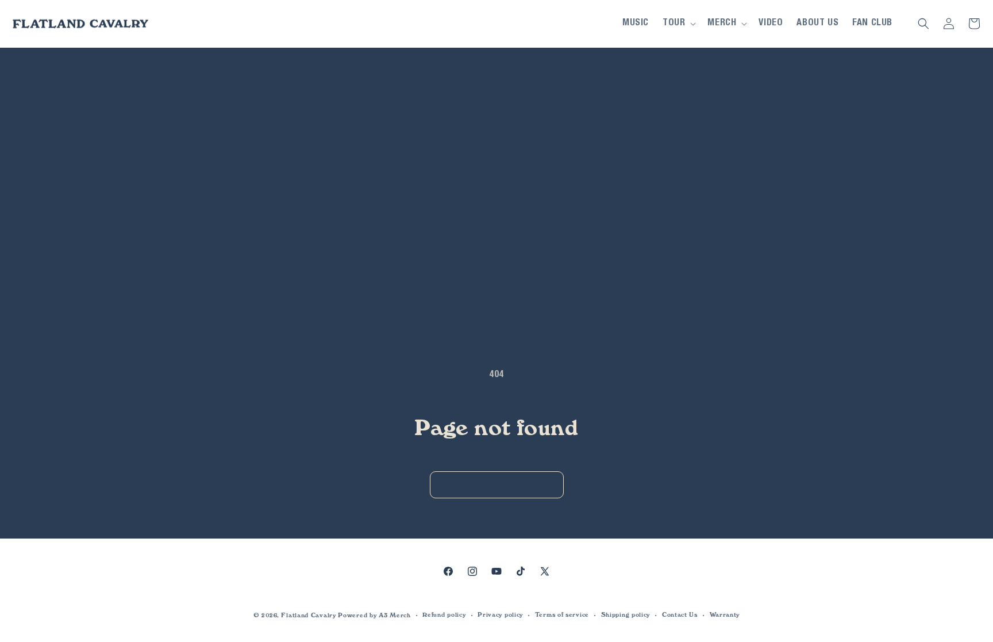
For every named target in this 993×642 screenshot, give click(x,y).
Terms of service (562, 614)
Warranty (725, 614)
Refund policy (443, 614)
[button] (678, 24)
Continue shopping (497, 484)
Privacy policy (500, 614)
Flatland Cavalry (308, 615)
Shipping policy (626, 614)
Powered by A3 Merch (374, 615)
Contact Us (680, 614)
